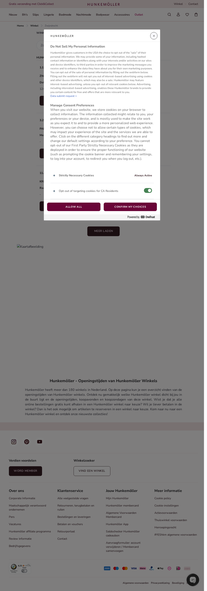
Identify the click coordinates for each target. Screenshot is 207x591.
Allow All (73, 207)
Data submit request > (63, 96)
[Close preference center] (154, 36)
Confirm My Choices (130, 207)
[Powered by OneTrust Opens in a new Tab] (142, 217)
